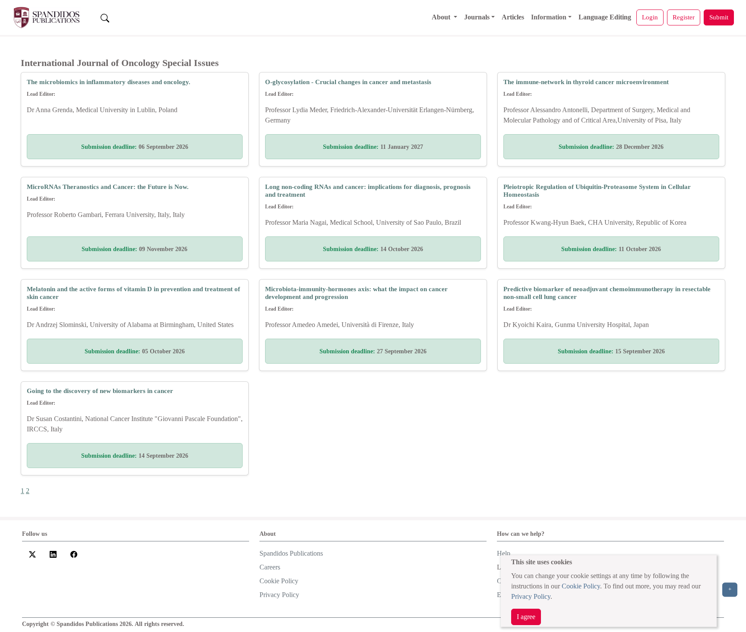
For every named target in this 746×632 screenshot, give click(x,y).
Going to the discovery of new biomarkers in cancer (100, 390)
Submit (718, 17)
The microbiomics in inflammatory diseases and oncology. (108, 82)
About (442, 17)
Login (650, 17)
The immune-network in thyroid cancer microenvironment (586, 82)
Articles (513, 17)
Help (503, 553)
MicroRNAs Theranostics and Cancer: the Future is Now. (108, 186)
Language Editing (604, 17)
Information (548, 17)
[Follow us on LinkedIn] (53, 554)
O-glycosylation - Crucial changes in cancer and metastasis (348, 82)
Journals (477, 17)
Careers (269, 567)
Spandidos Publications (291, 553)
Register (684, 17)
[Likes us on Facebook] (73, 554)
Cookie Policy (581, 586)
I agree (526, 616)
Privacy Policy (530, 596)
